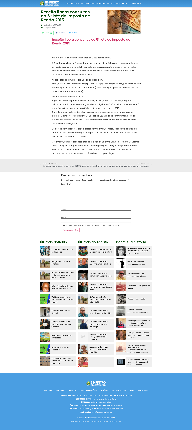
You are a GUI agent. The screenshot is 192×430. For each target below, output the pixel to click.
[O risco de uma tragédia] (121, 299)
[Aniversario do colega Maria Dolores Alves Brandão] (83, 349)
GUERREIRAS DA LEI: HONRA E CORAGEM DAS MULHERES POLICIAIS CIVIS (139, 250)
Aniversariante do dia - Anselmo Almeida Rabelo (100, 262)
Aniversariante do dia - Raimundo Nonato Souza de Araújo (100, 324)
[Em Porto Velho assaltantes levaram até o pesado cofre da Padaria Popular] (121, 362)
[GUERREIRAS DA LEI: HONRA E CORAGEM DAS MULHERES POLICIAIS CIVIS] (121, 251)
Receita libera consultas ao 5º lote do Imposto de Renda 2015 (91, 41)
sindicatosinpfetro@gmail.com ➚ (98, 412)
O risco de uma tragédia (137, 299)
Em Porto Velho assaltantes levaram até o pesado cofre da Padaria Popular (139, 362)
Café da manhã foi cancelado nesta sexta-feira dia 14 (100, 299)
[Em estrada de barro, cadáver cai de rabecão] (121, 275)
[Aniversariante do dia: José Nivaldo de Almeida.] (83, 312)
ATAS (129, 3)
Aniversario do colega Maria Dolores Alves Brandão (99, 349)
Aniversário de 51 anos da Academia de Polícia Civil (101, 250)
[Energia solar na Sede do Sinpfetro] (45, 263)
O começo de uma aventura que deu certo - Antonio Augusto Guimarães (139, 323)
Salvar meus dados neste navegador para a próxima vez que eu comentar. (91, 225)
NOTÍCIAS (110, 3)
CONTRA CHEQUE (120, 3)
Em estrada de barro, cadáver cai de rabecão (137, 275)
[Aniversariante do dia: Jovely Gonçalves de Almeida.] (83, 337)
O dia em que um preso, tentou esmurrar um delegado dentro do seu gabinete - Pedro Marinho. (138, 348)
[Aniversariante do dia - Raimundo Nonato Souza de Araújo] (83, 324)
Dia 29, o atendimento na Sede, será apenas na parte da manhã (63, 275)
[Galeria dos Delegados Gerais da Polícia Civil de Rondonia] (45, 361)
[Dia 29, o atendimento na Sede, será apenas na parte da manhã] (45, 275)
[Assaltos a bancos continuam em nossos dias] (121, 311)
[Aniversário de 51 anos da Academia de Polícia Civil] (83, 251)
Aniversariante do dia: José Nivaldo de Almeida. (100, 311)
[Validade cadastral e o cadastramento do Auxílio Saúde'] (45, 299)
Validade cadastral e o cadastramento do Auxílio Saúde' (63, 299)
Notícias (55, 27)
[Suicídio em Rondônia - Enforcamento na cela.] (121, 263)
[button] (47, 33)
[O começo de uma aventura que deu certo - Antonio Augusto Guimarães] (121, 323)
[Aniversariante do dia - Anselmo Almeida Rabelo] (83, 263)
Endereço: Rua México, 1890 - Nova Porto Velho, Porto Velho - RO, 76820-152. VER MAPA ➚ (96, 395)
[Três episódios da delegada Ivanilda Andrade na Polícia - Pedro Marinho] (121, 335)
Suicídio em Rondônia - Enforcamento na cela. (137, 263)
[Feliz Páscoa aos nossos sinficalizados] (45, 337)
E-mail (64, 217)
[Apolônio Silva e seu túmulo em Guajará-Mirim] (83, 275)
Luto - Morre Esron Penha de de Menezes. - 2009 (62, 287)
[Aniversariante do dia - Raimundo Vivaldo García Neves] (83, 287)
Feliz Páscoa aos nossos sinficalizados (62, 336)
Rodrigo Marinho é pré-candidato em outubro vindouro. (61, 324)
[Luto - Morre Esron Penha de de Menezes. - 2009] (45, 287)
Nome (64, 209)
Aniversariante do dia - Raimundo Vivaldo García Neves (101, 287)
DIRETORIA (70, 3)
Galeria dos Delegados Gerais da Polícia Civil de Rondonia (62, 361)
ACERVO (87, 3)
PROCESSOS (136, 3)
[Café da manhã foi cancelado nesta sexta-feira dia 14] (83, 299)
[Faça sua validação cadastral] (45, 349)
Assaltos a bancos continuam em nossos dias (138, 311)
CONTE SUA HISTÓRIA (98, 3)
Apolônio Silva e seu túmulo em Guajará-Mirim (101, 274)
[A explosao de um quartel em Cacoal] (121, 287)
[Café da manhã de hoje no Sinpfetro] (45, 251)
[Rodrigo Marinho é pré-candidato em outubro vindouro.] (45, 324)
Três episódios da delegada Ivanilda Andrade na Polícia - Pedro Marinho (139, 335)
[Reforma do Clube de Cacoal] (45, 312)
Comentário (66, 184)
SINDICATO (79, 3)
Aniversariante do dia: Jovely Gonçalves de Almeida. (99, 337)
